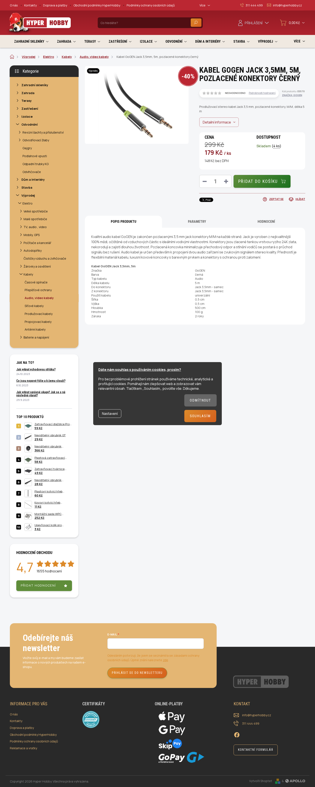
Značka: (292, 95)
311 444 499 (250, 723)
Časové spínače (36, 282)
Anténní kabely (35, 329)
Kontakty (30, 5)
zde (165, 660)
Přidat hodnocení (38, 585)
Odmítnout (200, 400)
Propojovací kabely (38, 322)
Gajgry (27, 148)
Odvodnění (29, 124)
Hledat (196, 23)
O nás (14, 5)
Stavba (26, 187)
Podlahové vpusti (34, 156)
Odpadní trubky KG (35, 164)
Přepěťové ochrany (38, 290)
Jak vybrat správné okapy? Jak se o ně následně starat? (40, 393)
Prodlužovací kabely (38, 314)
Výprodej (28, 195)
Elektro (27, 203)
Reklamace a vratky (23, 748)
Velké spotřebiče (36, 211)
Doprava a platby (55, 5)
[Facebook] (237, 734)
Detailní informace (217, 122)
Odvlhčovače (31, 172)
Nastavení (110, 413)
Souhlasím (200, 416)
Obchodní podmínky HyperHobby (97, 5)
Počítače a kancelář (37, 243)
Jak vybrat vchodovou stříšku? (36, 369)
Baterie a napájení (36, 337)
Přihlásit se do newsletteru (137, 672)
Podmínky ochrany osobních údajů (151, 5)
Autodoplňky (33, 250)
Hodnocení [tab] (266, 222)
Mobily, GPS (32, 235)
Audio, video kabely (39, 298)
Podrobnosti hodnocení (262, 93)
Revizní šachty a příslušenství (43, 132)
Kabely (28, 274)
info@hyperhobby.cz (256, 715)
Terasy (26, 101)
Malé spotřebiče (35, 219)
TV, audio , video (35, 227)
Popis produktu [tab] (123, 222)
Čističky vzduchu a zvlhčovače (45, 258)
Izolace (27, 116)
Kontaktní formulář (255, 749)
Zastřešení (29, 109)
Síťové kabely (34, 306)
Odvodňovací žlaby (35, 140)
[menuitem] (31, 41)
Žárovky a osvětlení (37, 266)
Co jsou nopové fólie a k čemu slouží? (40, 380)
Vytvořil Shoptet (260, 781)
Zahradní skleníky (34, 85)
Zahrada (27, 93)
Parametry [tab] (197, 222)
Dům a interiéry (33, 180)
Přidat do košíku (258, 181)
